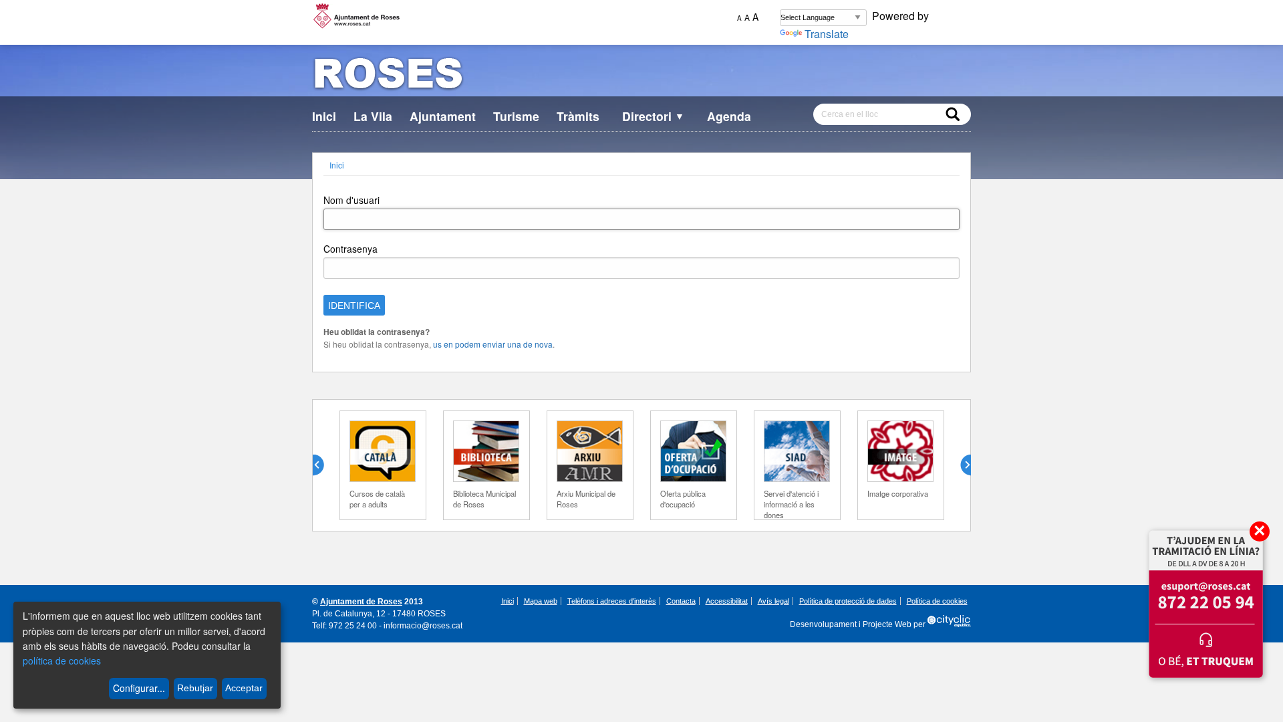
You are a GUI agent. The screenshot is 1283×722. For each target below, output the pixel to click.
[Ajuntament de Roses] (641, 75)
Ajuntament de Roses (361, 601)
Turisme (516, 116)
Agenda (729, 116)
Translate (827, 33)
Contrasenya (350, 248)
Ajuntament (443, 116)
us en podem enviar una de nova (493, 344)
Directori (653, 116)
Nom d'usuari (351, 200)
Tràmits (578, 116)
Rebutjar (195, 688)
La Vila (372, 116)
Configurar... (139, 688)
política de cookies (62, 660)
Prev (323, 465)
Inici (324, 116)
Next (960, 465)
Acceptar (244, 688)
